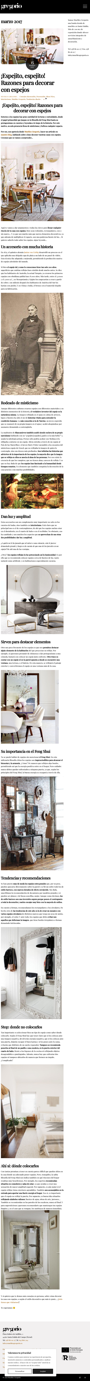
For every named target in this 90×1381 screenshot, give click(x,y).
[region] (30, 1362)
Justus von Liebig (31, 252)
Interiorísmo (6, 99)
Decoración (40, 96)
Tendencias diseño (33, 99)
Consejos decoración (28, 96)
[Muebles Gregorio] (11, 9)
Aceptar (43, 1371)
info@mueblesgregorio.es (12, 1343)
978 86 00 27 (10, 1340)
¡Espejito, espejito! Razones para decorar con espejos (27, 82)
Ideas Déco (50, 96)
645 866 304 (23, 1340)
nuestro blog (6, 134)
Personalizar (19, 1371)
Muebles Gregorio (9, 97)
